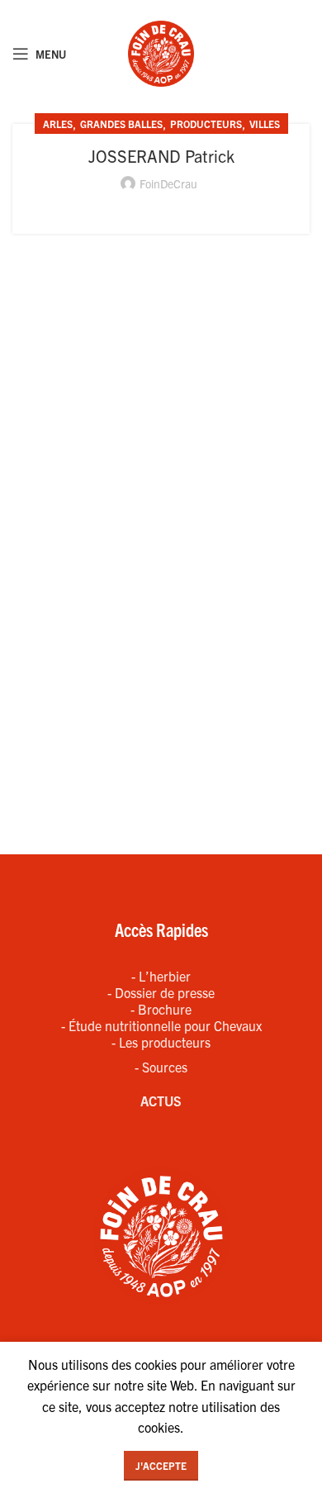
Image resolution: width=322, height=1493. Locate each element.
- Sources (161, 1066)
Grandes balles (121, 123)
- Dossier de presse (161, 992)
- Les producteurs (161, 1042)
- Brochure (161, 1009)
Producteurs (206, 123)
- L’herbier (161, 976)
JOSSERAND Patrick (161, 155)
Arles (58, 123)
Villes (264, 123)
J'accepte (161, 1465)
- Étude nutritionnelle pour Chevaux (161, 1025)
